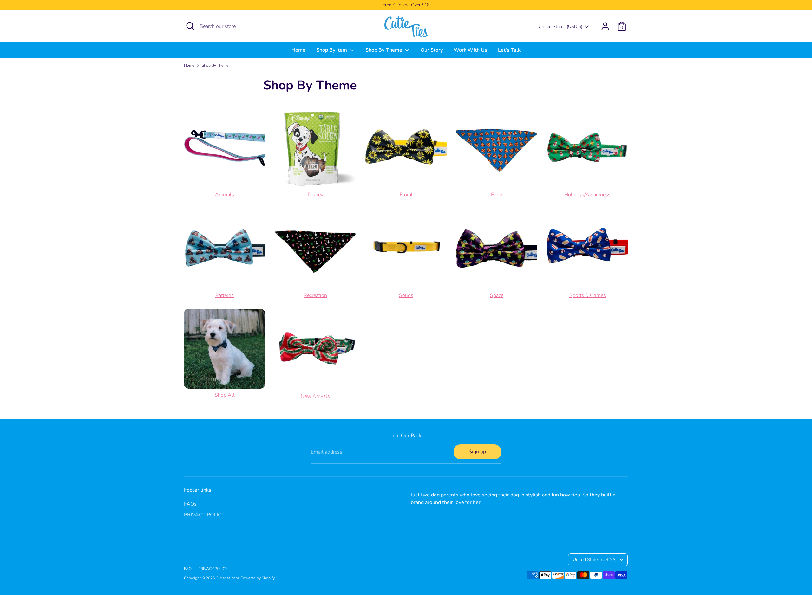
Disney (315, 194)
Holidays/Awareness (587, 194)
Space (496, 295)
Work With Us (470, 50)
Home (298, 50)
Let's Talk (509, 50)
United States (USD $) (560, 26)
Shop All (225, 394)
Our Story (432, 50)
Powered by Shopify (258, 577)
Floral (406, 194)
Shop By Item (332, 50)
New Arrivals (315, 396)
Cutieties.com (227, 577)
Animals (224, 194)
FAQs (190, 504)
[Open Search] (190, 26)
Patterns (224, 295)
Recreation (315, 295)
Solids (406, 295)
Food (496, 194)
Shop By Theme (384, 50)
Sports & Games (587, 295)
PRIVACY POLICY (204, 514)
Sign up (477, 451)
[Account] (605, 26)
